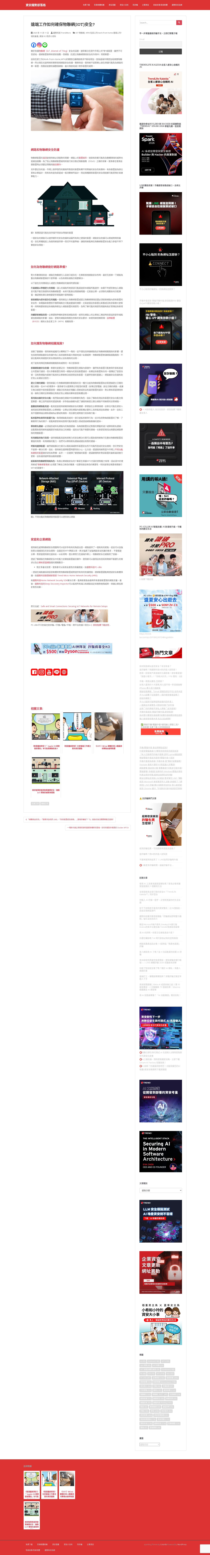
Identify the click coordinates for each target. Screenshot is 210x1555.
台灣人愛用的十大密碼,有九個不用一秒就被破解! (160, 684)
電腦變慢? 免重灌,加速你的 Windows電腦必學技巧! (162, 771)
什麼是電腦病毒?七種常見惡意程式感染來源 (158, 751)
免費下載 (86, 5)
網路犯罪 (171, 1398)
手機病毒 (168, 1386)
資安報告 (166, 1411)
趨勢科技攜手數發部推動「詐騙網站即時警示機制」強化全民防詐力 (160, 917)
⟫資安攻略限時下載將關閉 (155, 1069)
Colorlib (163, 1544)
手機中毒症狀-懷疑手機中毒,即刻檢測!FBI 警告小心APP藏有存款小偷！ (160, 302)
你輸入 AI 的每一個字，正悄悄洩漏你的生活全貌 (159, 901)
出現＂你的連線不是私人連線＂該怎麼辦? (157, 708)
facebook (168, 1369)
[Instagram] (39, 44)
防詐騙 (135, 5)
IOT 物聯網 (80, 32)
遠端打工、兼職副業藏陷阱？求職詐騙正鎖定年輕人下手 (160, 977)
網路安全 (158, 1398)
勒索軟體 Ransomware (164, 1382)
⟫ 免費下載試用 (146, 579)
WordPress (181, 1544)
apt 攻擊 (145, 1365)
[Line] (44, 44)
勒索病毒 (172, 1378)
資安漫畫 (112, 5)
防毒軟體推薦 (99, 5)
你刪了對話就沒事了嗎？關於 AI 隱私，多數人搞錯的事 (159, 969)
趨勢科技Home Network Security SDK (50, 580)
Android (153, 1361)
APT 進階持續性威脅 (149, 1369)
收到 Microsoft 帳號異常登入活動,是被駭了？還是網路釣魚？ (166, 781)
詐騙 (144, 1411)
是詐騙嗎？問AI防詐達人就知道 (153, 854)
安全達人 (145, 1386)
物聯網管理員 (44, 464)
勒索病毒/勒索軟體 (160, 5)
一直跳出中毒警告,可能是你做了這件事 (156, 705)
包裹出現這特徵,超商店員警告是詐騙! (155, 774)
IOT (160, 1373)
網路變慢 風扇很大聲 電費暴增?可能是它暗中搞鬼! (161, 768)
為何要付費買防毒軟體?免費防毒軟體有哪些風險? (161, 715)
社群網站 (175, 1394)
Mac (170, 1373)
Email (141, 39)
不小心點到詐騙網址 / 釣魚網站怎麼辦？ (157, 289)
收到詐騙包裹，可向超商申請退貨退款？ (157, 848)
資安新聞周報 (161, 1415)
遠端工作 (44, 803)
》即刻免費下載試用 (100, 625)
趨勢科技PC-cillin (94, 567)
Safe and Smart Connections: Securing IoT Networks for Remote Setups (74, 606)
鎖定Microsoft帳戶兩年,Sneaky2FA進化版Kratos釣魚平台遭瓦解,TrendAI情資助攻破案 (159, 925)
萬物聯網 (155, 1407)
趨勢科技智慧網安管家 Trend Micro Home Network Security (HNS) (67, 575)
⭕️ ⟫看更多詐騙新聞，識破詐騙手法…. (156, 865)
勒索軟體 (145, 1382)
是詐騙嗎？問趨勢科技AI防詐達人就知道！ (158, 669)
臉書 (143, 1407)
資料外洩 (146, 1423)
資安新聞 (146, 1415)
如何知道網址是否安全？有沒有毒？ (155, 666)
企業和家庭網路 (44, 562)
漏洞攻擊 (169, 1390)
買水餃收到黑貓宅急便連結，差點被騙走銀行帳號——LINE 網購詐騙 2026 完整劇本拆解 (160, 961)
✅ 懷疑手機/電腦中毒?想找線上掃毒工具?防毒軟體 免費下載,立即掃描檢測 (160, 725)
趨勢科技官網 (177, 5)
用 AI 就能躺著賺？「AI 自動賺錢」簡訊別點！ (160, 995)
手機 (156, 1386)
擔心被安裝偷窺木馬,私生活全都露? (155, 718)
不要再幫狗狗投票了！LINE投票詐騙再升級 (158, 859)
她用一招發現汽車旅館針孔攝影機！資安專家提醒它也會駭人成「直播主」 (172, 673)
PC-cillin (145, 1378)
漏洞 (45, 157)
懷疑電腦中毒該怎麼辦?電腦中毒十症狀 (156, 757)
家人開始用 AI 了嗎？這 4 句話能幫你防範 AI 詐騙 (160, 953)
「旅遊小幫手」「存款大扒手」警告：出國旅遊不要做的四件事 (170, 676)
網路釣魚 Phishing (162, 1403)
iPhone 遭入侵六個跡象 (149, 688)
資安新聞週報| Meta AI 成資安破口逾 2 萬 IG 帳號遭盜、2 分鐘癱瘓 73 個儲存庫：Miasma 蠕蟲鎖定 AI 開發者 (159, 987)
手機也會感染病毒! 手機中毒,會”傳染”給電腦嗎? (160, 761)
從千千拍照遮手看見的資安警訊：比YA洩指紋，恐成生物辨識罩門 (160, 909)
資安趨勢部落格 (36, 5)
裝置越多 (83, 157)
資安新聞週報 (147, 1419)
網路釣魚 (145, 1403)
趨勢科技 (160, 1423)
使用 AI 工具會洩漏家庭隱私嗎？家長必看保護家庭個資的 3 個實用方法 (159, 885)
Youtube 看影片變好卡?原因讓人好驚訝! (157, 764)
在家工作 (35, 803)
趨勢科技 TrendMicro (62, 32)
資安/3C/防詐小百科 (47, 36)
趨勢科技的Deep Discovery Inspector (52, 583)
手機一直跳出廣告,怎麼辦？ (151, 681)
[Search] (179, 22)
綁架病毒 (145, 1398)
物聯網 (145, 1394)
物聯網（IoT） (160, 1394)
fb (143, 1373)
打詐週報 (145, 1390)
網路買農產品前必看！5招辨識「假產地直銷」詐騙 (160, 945)
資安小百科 (124, 5)
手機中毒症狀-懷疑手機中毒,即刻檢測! (156, 711)
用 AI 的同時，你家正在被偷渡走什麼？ (156, 932)
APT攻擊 (158, 1365)
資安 (155, 1411)
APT (165, 1361)
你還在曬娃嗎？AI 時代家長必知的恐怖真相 (158, 938)
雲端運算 (155, 1427)
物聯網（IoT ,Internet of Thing (53, 50)
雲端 (143, 1427)
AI (142, 1361)
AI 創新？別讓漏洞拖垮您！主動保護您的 (160, 1066)
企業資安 (145, 5)
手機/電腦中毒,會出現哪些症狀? (153, 747)
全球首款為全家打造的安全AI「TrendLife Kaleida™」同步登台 (157, 893)
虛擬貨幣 (168, 1407)
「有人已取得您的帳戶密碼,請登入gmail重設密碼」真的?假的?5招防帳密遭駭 (173, 754)
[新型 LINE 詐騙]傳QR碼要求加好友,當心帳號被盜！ (162, 785)
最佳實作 (57, 164)
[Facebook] (33, 44)
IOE (151, 1373)
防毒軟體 (173, 1423)
